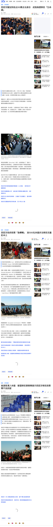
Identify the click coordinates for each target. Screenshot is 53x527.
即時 (29, 1)
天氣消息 (24, 1)
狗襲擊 (10, 1)
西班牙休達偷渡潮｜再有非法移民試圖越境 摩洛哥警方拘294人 (15, 346)
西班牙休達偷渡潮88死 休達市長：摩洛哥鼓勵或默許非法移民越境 (16, 501)
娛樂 (14, 1)
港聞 (7, 1)
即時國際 (7, 4)
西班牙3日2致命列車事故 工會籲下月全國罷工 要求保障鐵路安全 (16, 197)
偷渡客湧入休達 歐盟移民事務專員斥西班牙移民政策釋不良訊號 (16, 354)
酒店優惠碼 (18, 1)
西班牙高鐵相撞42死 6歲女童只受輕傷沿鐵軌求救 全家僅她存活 (16, 192)
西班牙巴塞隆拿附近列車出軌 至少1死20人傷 (13, 201)
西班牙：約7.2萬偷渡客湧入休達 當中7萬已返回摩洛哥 (15, 497)
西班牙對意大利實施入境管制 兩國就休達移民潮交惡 (15, 350)
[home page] (3, 1)
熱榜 (32, 1)
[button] (45, 14)
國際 (2, 4)
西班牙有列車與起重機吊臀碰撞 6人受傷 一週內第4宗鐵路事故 (15, 187)
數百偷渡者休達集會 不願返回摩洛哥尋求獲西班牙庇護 (15, 342)
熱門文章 (37, 36)
